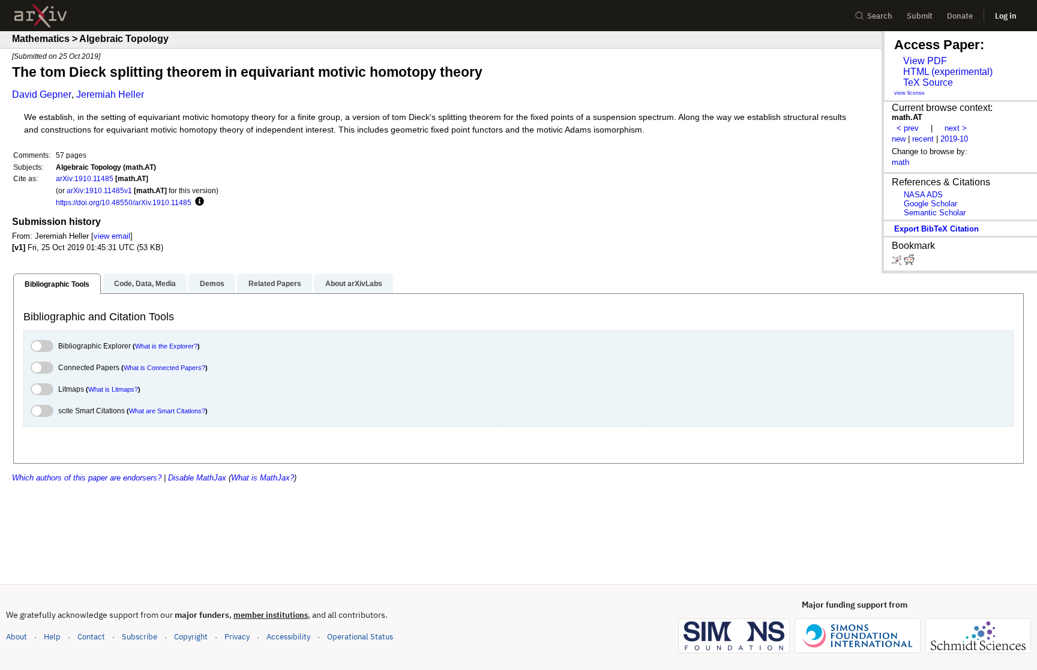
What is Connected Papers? (164, 367)
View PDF (925, 61)
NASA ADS (923, 194)
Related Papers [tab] (274, 284)
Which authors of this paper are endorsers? (86, 477)
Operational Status (360, 636)
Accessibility (288, 637)
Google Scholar (930, 203)
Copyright (191, 637)
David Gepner (41, 94)
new (899, 138)
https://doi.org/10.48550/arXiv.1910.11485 (123, 202)
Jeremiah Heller (110, 94)
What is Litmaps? (113, 389)
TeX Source (928, 82)
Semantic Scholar (935, 212)
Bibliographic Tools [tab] (57, 284)
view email (112, 236)
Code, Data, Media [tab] (145, 284)
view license (909, 93)
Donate (960, 16)
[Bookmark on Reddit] (909, 262)
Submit (920, 16)
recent (923, 138)
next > (956, 128)
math (900, 162)
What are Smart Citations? (167, 410)
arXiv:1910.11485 (84, 178)
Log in (1006, 16)
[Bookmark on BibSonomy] (898, 262)
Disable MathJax (197, 477)
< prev (908, 128)
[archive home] (40, 16)
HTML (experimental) (948, 72)
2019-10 (954, 138)
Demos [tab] (212, 284)
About (16, 637)
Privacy (237, 637)
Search (879, 16)
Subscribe (139, 637)
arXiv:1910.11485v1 (99, 190)
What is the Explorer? (166, 346)
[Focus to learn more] (197, 202)
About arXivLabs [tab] (353, 284)
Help (52, 637)
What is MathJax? (262, 477)
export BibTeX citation (936, 228)
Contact (91, 637)
